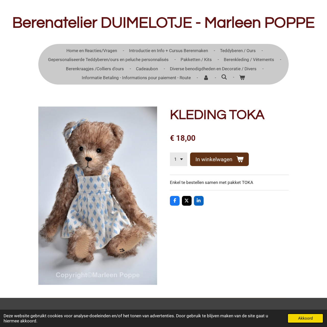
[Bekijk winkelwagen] (242, 78)
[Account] (206, 78)
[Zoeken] (224, 77)
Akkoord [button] (305, 318)
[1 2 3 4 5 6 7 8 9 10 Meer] (178, 159)
